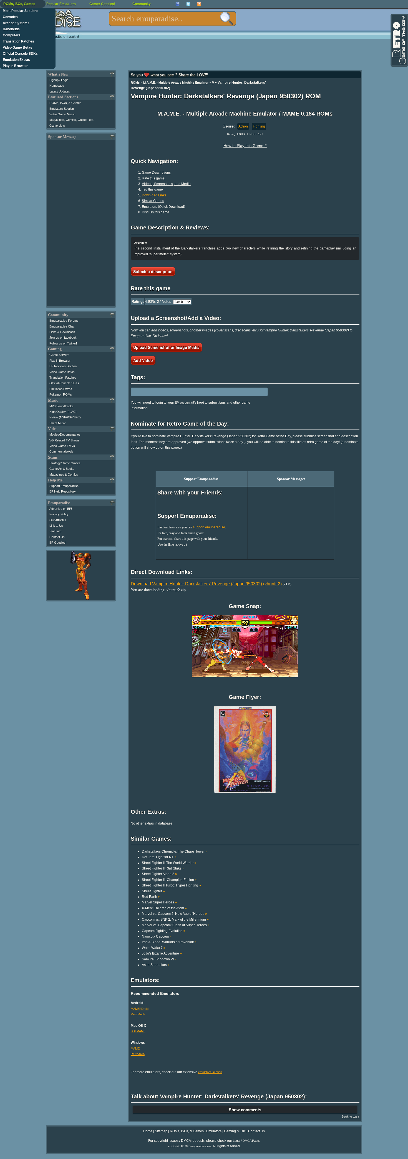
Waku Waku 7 (153, 948)
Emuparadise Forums (64, 320)
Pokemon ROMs (60, 394)
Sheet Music (57, 423)
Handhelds (11, 29)
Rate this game (153, 178)
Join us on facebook (63, 337)
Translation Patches (18, 41)
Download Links (154, 195)
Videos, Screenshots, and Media (166, 184)
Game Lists (57, 125)
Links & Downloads (62, 332)
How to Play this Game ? (245, 145)
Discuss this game (155, 212)
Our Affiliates (57, 520)
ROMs (135, 82)
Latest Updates (59, 91)
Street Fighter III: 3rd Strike (163, 868)
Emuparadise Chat (61, 326)
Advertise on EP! (60, 508)
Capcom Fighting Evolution (163, 931)
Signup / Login (58, 80)
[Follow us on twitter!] (188, 4)
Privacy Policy (59, 514)
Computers (12, 35)
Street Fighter (153, 891)
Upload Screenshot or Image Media (166, 347)
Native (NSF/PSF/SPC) (65, 417)
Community (141, 4)
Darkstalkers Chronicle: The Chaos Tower (174, 851)
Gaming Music (235, 1131)
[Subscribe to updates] (199, 4)
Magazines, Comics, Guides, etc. (71, 119)
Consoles (10, 17)
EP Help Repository (62, 491)
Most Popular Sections (20, 11)
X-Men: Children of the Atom (164, 908)
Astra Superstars (156, 965)
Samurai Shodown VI (159, 959)
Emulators (213, 1131)
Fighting (259, 126)
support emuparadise (209, 527)
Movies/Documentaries (64, 434)
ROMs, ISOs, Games (19, 4)
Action (243, 126)
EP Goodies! (57, 542)
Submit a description (153, 271)
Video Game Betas (17, 47)
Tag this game (152, 189)
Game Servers (59, 354)
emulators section (210, 1072)
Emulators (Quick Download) (163, 207)
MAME (135, 1048)
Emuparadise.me (199, 1146)
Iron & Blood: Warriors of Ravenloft (169, 942)
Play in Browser (15, 66)
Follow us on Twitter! (63, 343)
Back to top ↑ (350, 1116)
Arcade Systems (16, 23)
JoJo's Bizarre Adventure (162, 953)
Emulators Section (61, 108)
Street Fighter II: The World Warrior (169, 863)
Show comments (245, 1109)
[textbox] (172, 18)
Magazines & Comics (63, 474)
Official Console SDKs (20, 54)
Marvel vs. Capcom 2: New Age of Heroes (174, 914)
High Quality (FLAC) (63, 411)
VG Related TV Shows (64, 440)
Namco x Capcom (157, 936)
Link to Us (56, 525)
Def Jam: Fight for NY (159, 857)
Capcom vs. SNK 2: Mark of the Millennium (175, 919)
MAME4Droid (139, 1008)
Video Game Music (62, 114)
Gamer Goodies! (102, 4)
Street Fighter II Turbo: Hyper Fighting (171, 885)
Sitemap (161, 1131)
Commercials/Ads (61, 451)
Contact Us (57, 537)
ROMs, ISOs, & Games (65, 102)
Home (147, 1131)
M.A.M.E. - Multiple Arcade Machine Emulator (175, 82)
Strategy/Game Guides (64, 463)
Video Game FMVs (62, 446)
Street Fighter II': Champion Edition (169, 880)
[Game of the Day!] (399, 40)
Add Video (143, 360)
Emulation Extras (16, 60)
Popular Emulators (61, 4)
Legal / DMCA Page (246, 1140)
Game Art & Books (61, 468)
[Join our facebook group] (177, 4)
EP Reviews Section (63, 366)
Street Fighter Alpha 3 (159, 874)
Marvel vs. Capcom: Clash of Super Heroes (176, 925)
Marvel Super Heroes (159, 902)
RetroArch (138, 1014)
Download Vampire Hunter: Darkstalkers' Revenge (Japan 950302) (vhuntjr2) (206, 583)
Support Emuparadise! (64, 486)
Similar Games (153, 201)
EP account (182, 402)
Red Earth (151, 897)
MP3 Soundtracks (61, 406)
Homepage (56, 85)
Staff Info (55, 531)
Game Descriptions (156, 172)
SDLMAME (138, 1031)
